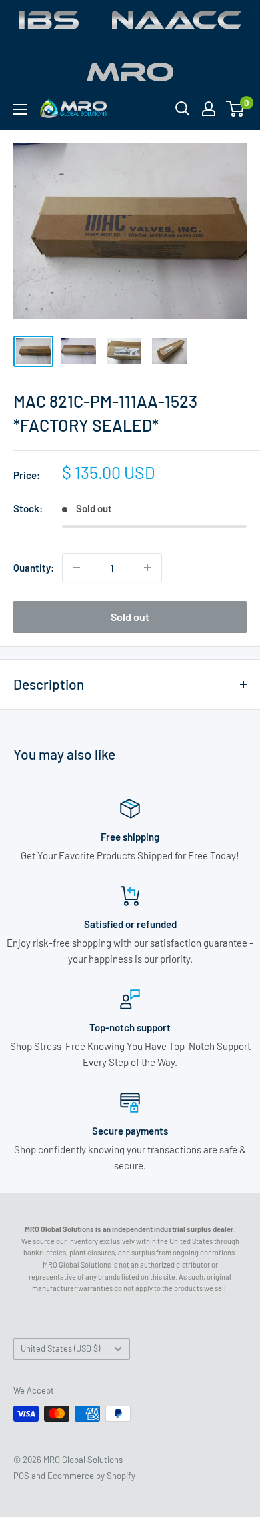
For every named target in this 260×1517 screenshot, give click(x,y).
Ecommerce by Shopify (91, 1475)
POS (21, 1475)
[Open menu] (20, 109)
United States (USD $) (60, 1348)
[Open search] (182, 108)
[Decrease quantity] (77, 568)
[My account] (208, 108)
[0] (235, 109)
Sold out (130, 616)
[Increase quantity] (147, 568)
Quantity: (33, 568)
